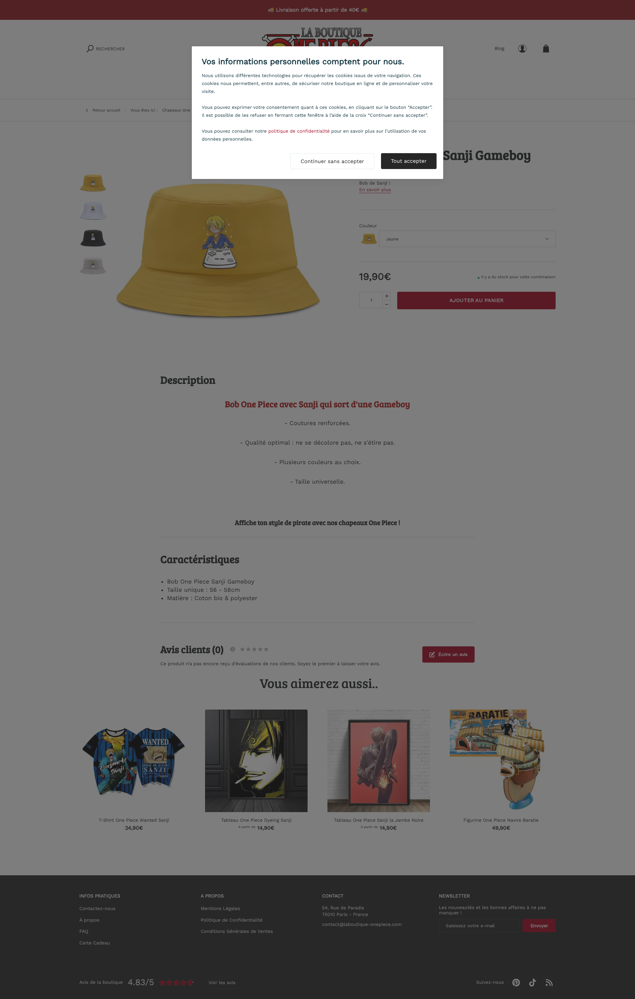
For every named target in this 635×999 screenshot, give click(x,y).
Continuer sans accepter (332, 161)
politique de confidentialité (299, 131)
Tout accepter (409, 161)
